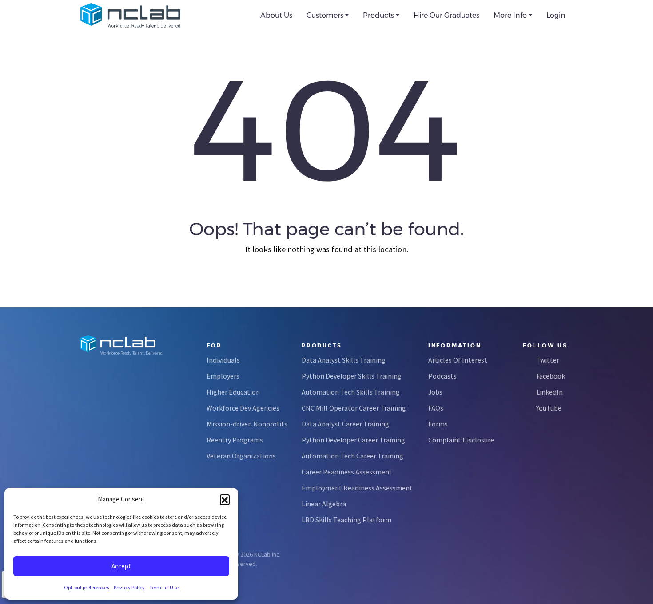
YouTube (548, 407)
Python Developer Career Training (353, 439)
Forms (438, 423)
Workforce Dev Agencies (243, 407)
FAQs (435, 407)
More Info (510, 15)
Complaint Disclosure (461, 439)
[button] (224, 499)
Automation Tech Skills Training (351, 391)
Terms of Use (164, 587)
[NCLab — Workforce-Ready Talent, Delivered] (130, 15)
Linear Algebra (324, 503)
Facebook (550, 375)
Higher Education (233, 391)
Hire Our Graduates (446, 15)
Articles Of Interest (457, 359)
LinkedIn (549, 391)
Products (378, 15)
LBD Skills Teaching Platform (346, 519)
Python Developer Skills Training (352, 375)
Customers (325, 15)
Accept (121, 566)
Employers (223, 375)
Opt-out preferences (86, 587)
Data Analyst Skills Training (344, 359)
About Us (276, 15)
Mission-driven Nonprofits (247, 423)
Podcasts (442, 375)
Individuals (223, 359)
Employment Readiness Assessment (357, 487)
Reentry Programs (235, 439)
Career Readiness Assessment (347, 471)
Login (555, 15)
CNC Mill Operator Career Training (354, 407)
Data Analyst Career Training (345, 423)
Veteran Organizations (241, 455)
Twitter (547, 359)
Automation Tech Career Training (352, 455)
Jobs (435, 391)
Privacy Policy (129, 587)
